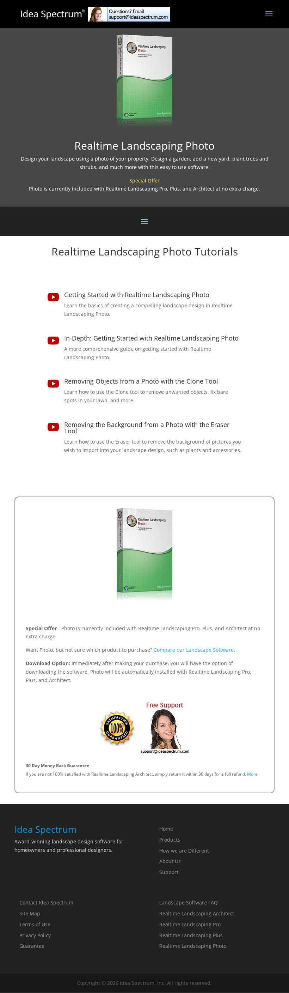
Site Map (29, 913)
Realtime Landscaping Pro (190, 924)
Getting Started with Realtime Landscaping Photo (136, 294)
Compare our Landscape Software (194, 649)
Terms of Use (34, 924)
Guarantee (31, 946)
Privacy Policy (35, 935)
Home (166, 828)
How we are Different (184, 850)
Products (169, 839)
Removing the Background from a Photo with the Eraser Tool (146, 427)
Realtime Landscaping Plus (191, 935)
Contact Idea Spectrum (46, 902)
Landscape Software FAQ (188, 902)
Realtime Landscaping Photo (192, 946)
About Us (170, 861)
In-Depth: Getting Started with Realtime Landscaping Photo (151, 338)
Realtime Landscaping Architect (196, 913)
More (252, 774)
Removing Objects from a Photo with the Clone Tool (141, 381)
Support (168, 872)
